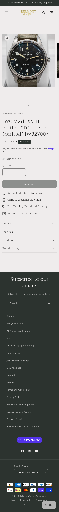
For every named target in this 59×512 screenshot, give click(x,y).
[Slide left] (22, 105)
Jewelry (11, 338)
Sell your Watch (15, 323)
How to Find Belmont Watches (23, 426)
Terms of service (31, 505)
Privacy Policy (14, 397)
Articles (11, 382)
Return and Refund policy (20, 404)
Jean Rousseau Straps (18, 360)
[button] (6, 12)
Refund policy (26, 500)
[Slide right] (36, 105)
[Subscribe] (48, 303)
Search (10, 316)
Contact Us (12, 375)
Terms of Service (15, 419)
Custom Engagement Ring (20, 345)
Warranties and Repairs (19, 412)
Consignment (14, 353)
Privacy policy (42, 500)
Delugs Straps (14, 368)
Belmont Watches (28, 496)
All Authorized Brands (18, 331)
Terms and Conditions (18, 390)
